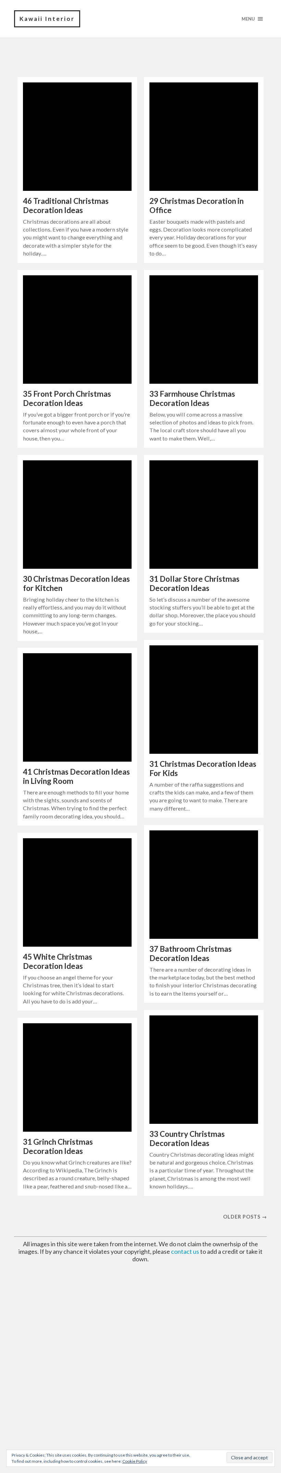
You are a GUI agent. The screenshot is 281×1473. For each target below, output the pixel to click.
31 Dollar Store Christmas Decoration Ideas (194, 583)
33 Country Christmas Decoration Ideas (187, 1138)
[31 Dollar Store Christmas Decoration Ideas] (203, 514)
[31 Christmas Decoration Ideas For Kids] (203, 699)
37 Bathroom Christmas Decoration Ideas (190, 953)
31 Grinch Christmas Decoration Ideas (58, 1146)
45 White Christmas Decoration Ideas (57, 961)
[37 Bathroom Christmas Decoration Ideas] (203, 884)
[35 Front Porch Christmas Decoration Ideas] (77, 329)
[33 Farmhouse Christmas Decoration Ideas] (203, 329)
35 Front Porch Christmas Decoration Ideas (67, 398)
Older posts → (245, 1217)
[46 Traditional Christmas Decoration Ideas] (77, 136)
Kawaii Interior (47, 18)
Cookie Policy (134, 1461)
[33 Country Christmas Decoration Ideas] (203, 1069)
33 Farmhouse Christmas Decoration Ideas (192, 398)
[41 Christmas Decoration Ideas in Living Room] (77, 707)
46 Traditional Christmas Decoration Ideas (66, 205)
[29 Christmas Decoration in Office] (203, 136)
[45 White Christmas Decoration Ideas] (77, 892)
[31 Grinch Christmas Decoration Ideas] (77, 1077)
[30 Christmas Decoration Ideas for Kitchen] (77, 514)
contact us (185, 1251)
